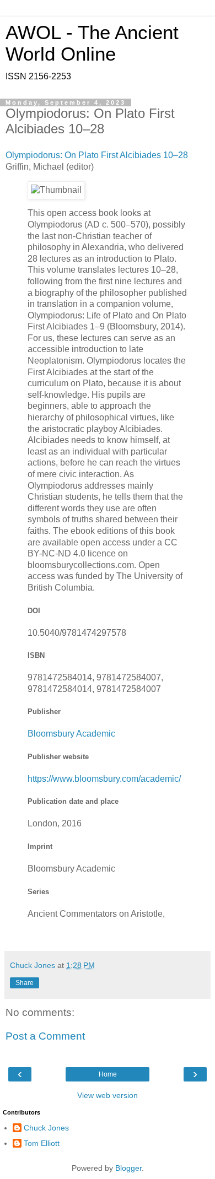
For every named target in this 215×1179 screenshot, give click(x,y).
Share (24, 983)
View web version (107, 1095)
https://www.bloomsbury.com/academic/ (104, 778)
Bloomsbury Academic (71, 733)
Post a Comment (45, 1036)
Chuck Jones (46, 1127)
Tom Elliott (42, 1143)
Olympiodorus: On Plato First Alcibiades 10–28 (97, 155)
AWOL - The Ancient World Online (92, 43)
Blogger (128, 1168)
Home (108, 1074)
